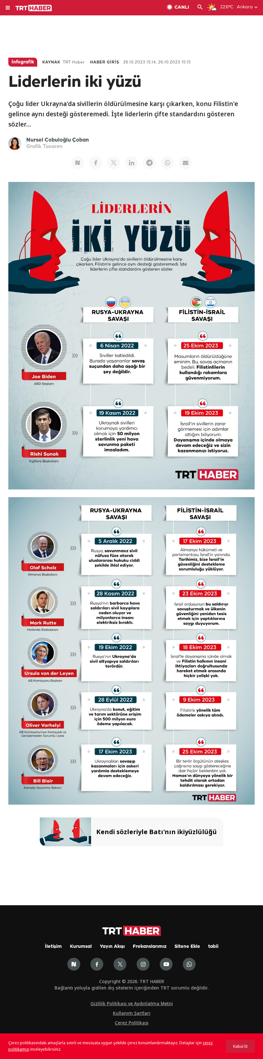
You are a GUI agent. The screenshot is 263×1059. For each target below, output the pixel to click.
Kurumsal (81, 946)
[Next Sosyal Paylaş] (77, 162)
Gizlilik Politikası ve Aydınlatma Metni (131, 1003)
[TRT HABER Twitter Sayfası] (120, 964)
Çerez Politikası (131, 1023)
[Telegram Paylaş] (149, 162)
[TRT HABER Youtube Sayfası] (166, 964)
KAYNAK (51, 62)
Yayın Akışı (112, 946)
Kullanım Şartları (131, 1013)
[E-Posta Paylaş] (185, 162)
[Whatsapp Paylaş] (167, 162)
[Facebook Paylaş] (95, 162)
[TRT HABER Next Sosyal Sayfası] (73, 964)
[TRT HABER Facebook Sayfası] (96, 964)
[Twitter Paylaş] (113, 162)
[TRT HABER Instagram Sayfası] (143, 964)
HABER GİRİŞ (104, 62)
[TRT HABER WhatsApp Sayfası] (189, 964)
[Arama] (200, 8)
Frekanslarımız (149, 946)
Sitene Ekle (187, 946)
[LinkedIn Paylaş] (131, 162)
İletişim (53, 946)
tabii (213, 946)
